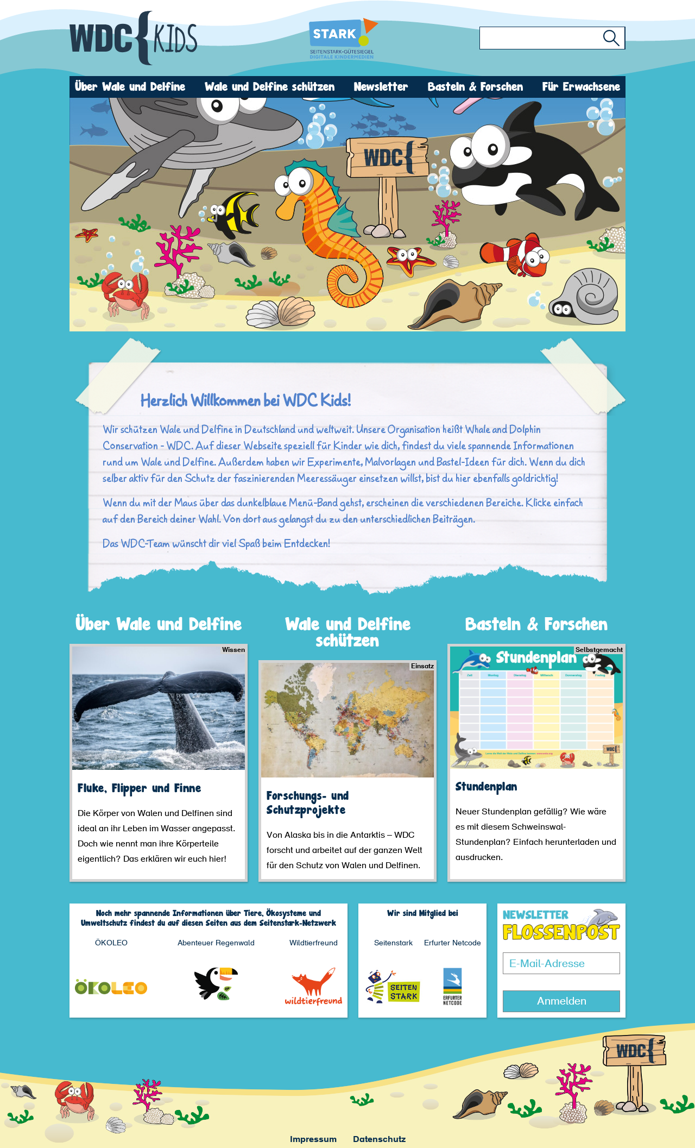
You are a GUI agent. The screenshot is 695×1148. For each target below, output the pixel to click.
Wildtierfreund (313, 944)
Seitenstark (393, 944)
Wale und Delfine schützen (269, 87)
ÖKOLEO (111, 944)
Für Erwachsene (581, 87)
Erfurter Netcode (452, 944)
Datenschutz (379, 1140)
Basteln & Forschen (475, 87)
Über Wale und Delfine (130, 87)
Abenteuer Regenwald (216, 944)
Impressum (313, 1140)
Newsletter (381, 87)
